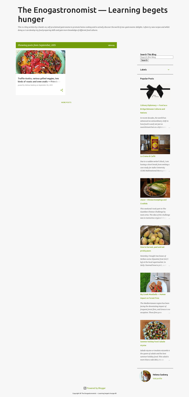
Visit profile (157, 378)
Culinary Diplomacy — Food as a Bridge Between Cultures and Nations (153, 109)
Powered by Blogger (96, 388)
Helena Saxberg (160, 374)
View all (111, 45)
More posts (66, 102)
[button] (61, 90)
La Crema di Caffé (147, 156)
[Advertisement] (127, 88)
